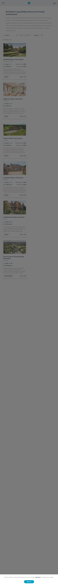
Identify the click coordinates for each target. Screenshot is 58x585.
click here (37, 577)
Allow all (29, 581)
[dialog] (29, 292)
